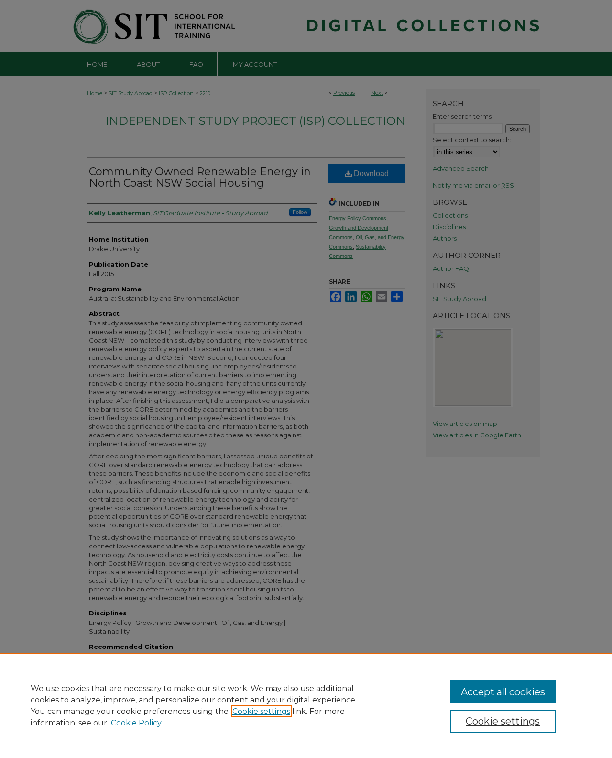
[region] (306, 705)
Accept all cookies (503, 692)
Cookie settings (261, 711)
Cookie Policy (136, 722)
